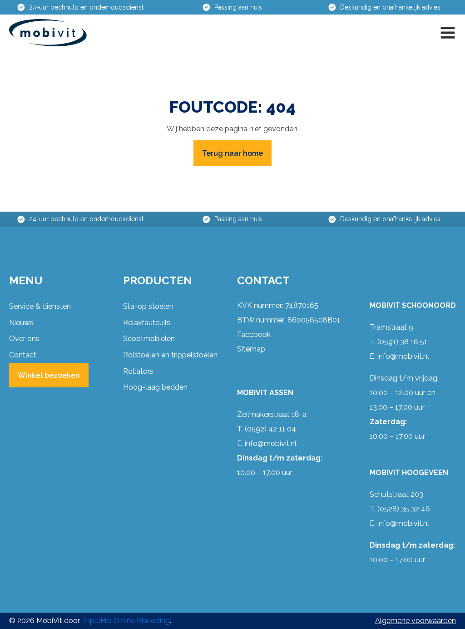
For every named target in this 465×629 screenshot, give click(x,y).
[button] (448, 33)
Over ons (24, 338)
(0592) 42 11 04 (270, 429)
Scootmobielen (149, 338)
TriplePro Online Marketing (126, 620)
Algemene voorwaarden (415, 620)
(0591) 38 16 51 (402, 341)
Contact (22, 355)
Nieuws (21, 322)
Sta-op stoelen (148, 306)
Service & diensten (40, 306)
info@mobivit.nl (271, 443)
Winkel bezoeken (49, 375)
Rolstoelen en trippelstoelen (170, 355)
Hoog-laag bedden (155, 387)
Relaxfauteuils (146, 322)
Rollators (138, 371)
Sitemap (251, 349)
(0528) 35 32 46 (403, 509)
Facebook (254, 334)
